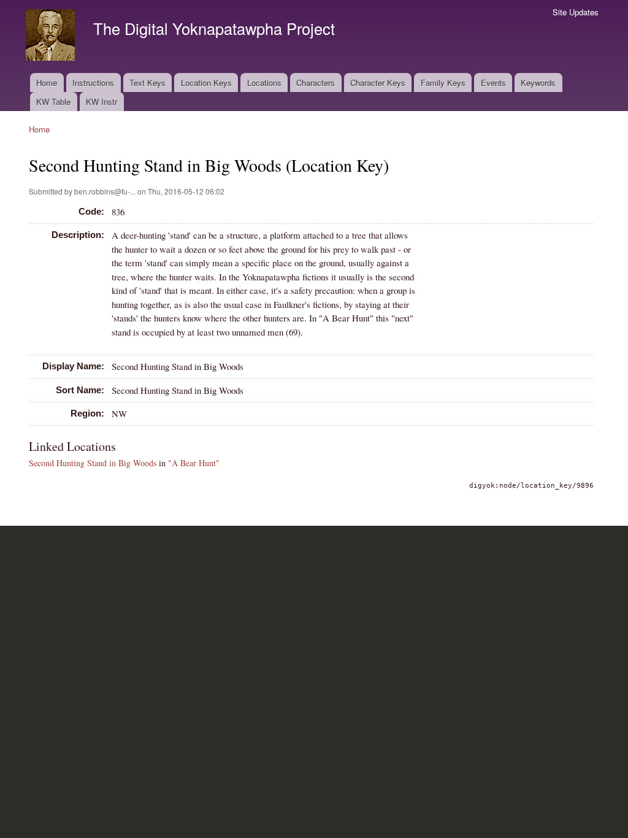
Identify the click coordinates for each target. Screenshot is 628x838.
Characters (315, 82)
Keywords (538, 82)
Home (46, 82)
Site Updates (576, 12)
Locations (264, 82)
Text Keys (147, 82)
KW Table (53, 101)
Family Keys (443, 82)
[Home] (52, 36)
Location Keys (206, 82)
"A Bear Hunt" (194, 463)
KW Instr (101, 101)
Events (493, 82)
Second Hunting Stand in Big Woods (92, 463)
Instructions (93, 82)
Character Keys (377, 82)
